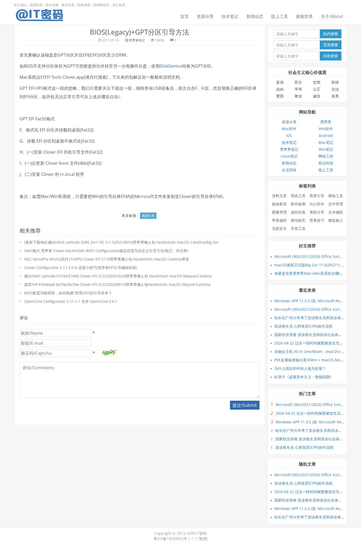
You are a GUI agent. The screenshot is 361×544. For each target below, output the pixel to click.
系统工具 (298, 195)
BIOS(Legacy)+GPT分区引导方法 (139, 32)
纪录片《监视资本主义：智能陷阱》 (304, 376)
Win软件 (326, 128)
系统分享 (316, 212)
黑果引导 (148, 216)
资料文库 (279, 195)
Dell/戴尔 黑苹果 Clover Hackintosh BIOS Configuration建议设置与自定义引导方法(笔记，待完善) (106, 250)
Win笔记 (326, 149)
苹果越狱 (279, 220)
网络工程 (325, 156)
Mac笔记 (325, 142)
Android (326, 135)
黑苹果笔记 (137, 40)
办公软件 (316, 203)
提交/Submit (245, 405)
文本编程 (335, 212)
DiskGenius (171, 66)
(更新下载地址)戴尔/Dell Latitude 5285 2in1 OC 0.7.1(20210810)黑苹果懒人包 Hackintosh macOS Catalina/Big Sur (121, 242)
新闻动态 (254, 16)
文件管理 (335, 203)
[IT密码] (39, 14)
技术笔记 (229, 16)
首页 (184, 16)
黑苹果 (325, 121)
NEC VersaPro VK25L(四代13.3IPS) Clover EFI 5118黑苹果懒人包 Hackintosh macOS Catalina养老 (106, 259)
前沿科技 (325, 162)
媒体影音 (279, 203)
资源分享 (205, 16)
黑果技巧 (316, 220)
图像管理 (279, 212)
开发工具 (298, 228)
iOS (289, 135)
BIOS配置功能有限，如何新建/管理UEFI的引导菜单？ (68, 292)
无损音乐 (279, 228)
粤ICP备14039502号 (170, 538)
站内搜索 (330, 33)
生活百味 (289, 169)
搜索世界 (304, 16)
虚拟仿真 (298, 212)
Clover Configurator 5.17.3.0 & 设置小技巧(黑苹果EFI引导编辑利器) (80, 267)
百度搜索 (330, 44)
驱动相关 (298, 220)
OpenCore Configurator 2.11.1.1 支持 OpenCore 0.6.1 (70, 301)
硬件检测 (298, 203)
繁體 (203, 538)
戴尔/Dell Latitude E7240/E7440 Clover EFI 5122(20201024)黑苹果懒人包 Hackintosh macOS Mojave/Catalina (118, 275)
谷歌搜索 (330, 55)
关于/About (332, 16)
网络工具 (335, 195)
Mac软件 (289, 128)
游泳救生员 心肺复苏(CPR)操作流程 (303, 326)
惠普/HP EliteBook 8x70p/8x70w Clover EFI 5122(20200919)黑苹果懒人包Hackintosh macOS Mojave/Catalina (117, 284)
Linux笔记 (289, 156)
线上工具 (279, 16)
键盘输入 (335, 220)
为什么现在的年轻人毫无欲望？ (300, 368)
